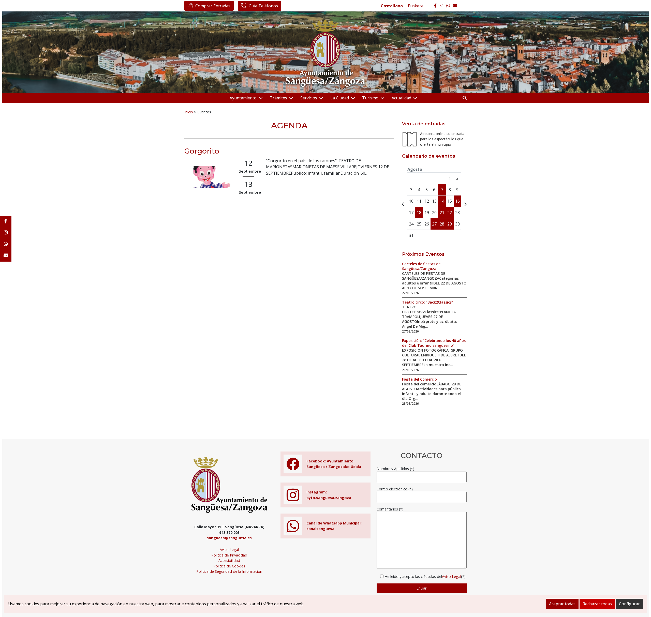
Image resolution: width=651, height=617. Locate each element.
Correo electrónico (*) (395, 489)
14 (442, 201)
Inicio (188, 111)
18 (419, 212)
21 (442, 212)
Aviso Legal (229, 549)
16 (457, 201)
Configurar (629, 604)
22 (449, 212)
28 (442, 224)
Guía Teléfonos (263, 6)
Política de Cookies (229, 566)
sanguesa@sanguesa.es (229, 537)
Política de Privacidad (229, 555)
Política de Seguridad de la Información (229, 571)
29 (449, 224)
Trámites (278, 98)
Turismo (370, 98)
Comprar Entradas (212, 6)
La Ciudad (339, 98)
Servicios (308, 98)
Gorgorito (201, 151)
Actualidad (401, 98)
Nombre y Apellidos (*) (395, 468)
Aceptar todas (562, 604)
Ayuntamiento (243, 98)
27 (434, 224)
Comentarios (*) (390, 509)
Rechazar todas (597, 604)
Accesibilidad (229, 560)
